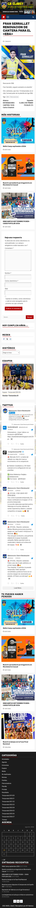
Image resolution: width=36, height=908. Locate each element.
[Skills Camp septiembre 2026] (18, 130)
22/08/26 (21, 454)
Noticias (4, 777)
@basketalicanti (23, 427)
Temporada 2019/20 (8, 795)
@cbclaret (10, 490)
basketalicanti (13, 427)
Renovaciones (14, 97)
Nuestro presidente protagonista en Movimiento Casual (17, 184)
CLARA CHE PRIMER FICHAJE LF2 (26, 103)
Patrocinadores (6, 783)
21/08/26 (17, 524)
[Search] (33, 17)
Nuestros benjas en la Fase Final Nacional (14, 879)
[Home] (4, 17)
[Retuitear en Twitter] (12, 424)
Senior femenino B (10, 396)
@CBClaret (18, 434)
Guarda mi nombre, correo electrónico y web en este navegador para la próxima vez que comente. (18, 301)
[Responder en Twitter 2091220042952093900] (9, 516)
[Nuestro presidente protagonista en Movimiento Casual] (18, 167)
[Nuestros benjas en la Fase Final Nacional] (18, 726)
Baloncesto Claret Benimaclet (18, 488)
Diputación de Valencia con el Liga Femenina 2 (16, 889)
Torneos (4, 819)
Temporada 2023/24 (8, 807)
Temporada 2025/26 (14, 392)
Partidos (4, 780)
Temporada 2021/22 (8, 801)
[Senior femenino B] (18, 377)
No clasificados (6, 774)
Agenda (4, 762)
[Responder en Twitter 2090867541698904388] (9, 549)
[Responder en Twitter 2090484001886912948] (9, 583)
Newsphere (19, 906)
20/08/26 (17, 558)
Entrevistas (5, 765)
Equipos (4, 392)
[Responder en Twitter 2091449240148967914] (9, 444)
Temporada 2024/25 (8, 810)
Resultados (5, 792)
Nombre (8, 273)
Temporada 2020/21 (8, 798)
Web (6, 289)
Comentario (9, 248)
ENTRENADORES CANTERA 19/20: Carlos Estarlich (8, 104)
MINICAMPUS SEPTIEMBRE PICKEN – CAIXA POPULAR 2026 (16, 222)
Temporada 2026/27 (8, 816)
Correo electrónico (11, 281)
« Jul (3, 860)
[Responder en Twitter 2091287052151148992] (9, 482)
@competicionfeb (12, 454)
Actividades (5, 759)
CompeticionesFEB (14, 452)
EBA (8, 97)
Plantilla (4, 786)
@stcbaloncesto (12, 477)
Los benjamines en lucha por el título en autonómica (17, 895)
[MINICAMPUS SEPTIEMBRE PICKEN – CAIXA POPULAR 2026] (18, 206)
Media (4, 771)
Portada (4, 789)
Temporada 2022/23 (8, 804)
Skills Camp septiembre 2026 (14, 146)
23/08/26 (10, 429)
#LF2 (18, 457)
